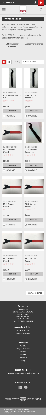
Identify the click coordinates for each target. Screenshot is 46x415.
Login (19, 330)
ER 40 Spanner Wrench (9, 260)
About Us (23, 346)
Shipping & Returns (23, 333)
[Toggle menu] (3, 9)
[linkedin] (20, 387)
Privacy (23, 352)
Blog (23, 361)
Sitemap (25, 409)
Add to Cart (12, 111)
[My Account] (35, 2)
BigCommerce (16, 411)
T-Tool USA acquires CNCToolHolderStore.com (23, 373)
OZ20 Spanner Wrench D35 (12, 96)
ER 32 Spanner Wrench (30, 260)
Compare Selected (35, 293)
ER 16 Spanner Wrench (9, 151)
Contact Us (23, 358)
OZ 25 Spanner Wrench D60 (31, 151)
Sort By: (17, 62)
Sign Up (26, 330)
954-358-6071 (9, 2)
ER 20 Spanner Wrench (9, 205)
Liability (23, 355)
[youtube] (25, 387)
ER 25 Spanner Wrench (30, 205)
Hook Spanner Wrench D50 (30, 96)
